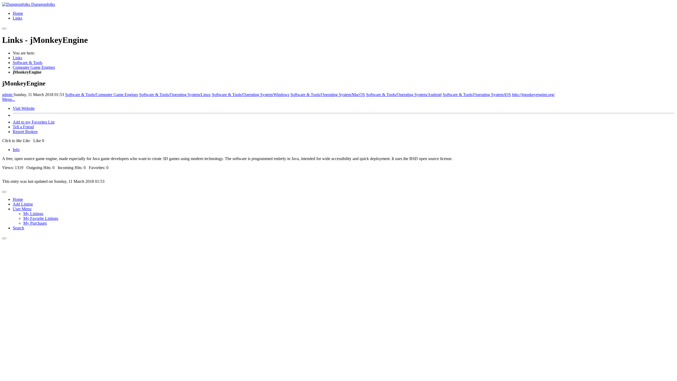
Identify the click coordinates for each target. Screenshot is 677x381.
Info (16, 149)
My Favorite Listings (40, 218)
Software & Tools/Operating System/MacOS (327, 94)
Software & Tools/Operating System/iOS (477, 94)
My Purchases (35, 223)
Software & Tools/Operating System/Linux (175, 94)
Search (18, 228)
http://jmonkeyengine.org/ (533, 94)
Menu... (8, 99)
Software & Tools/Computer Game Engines (101, 94)
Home (18, 13)
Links (17, 18)
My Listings (33, 213)
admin (7, 94)
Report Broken (25, 131)
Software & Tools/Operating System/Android (404, 94)
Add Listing (23, 204)
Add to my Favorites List (33, 122)
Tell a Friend (23, 127)
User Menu (22, 209)
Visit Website (24, 108)
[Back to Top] (4, 238)
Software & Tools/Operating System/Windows (250, 94)
